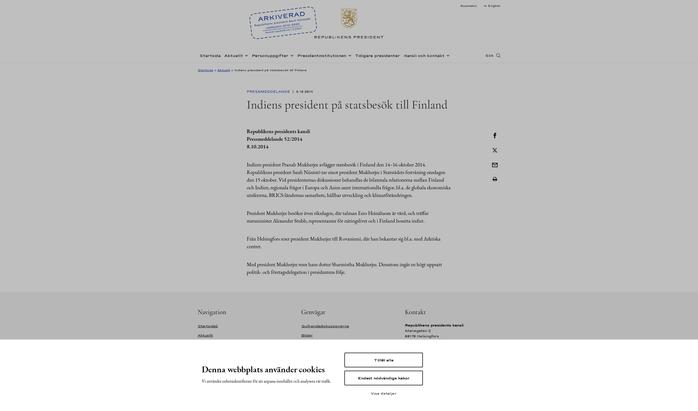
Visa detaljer (383, 393)
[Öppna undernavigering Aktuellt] (245, 55)
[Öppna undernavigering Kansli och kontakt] (446, 55)
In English (492, 6)
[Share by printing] (495, 179)
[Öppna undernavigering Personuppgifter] (290, 55)
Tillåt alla (383, 360)
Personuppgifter (270, 55)
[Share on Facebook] (495, 135)
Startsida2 (208, 326)
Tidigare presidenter (377, 55)
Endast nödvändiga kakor (384, 378)
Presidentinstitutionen (321, 55)
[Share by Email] (495, 164)
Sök (489, 55)
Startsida (210, 55)
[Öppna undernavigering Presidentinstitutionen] (348, 55)
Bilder (307, 335)
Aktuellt (233, 55)
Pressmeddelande (269, 91)
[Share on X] (495, 149)
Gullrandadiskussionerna (325, 326)
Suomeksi (468, 6)
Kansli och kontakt (424, 55)
